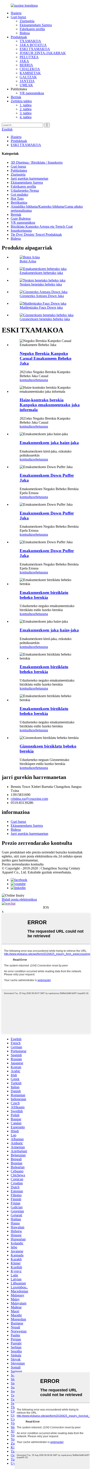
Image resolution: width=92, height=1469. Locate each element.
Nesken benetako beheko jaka (41, 284)
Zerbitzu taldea (21, 101)
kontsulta (26, 380)
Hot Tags (17, 198)
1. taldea (25, 105)
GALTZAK (28, 77)
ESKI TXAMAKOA (35, 49)
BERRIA (26, 65)
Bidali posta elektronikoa (19, 899)
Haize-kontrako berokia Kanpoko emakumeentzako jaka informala (50, 405)
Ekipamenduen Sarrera (36, 25)
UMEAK (26, 85)
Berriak (16, 97)
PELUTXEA (29, 57)
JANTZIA (27, 81)
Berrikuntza (19, 202)
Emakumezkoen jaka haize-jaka (49, 442)
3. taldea (25, 113)
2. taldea (25, 109)
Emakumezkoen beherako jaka (41, 273)
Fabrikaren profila (32, 29)
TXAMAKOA (30, 41)
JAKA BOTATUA (33, 45)
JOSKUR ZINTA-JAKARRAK (43, 53)
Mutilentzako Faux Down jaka (41, 307)
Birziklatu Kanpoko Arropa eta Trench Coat (42, 226)
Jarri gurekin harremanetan (29, 178)
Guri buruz (18, 17)
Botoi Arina (28, 261)
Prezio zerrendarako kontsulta (23, 864)
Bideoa (25, 33)
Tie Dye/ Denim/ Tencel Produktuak (36, 234)
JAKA (24, 61)
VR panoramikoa (32, 93)
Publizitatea (19, 170)
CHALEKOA (30, 69)
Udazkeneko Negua (25, 190)
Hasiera (16, 13)
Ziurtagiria (27, 21)
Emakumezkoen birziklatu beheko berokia (44, 595)
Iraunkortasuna (21, 230)
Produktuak (19, 37)
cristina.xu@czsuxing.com (29, 799)
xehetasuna (40, 380)
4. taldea (25, 117)
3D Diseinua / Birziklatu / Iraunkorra (37, 162)
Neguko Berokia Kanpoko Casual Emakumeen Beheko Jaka (45, 358)
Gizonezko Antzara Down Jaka (42, 296)
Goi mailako (19, 194)
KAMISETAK (30, 73)
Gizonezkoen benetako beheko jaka (45, 319)
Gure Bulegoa (21, 218)
